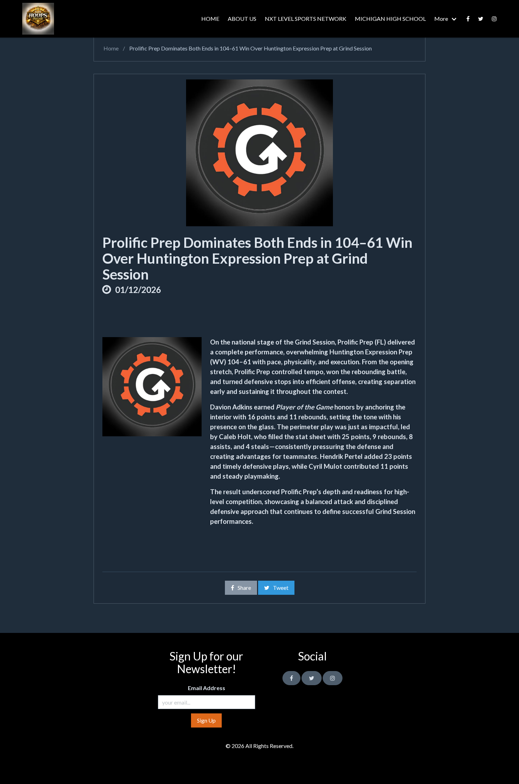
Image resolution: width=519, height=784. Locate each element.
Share (244, 587)
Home (110, 48)
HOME (210, 18)
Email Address (206, 687)
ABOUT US (242, 18)
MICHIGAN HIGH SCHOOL (390, 18)
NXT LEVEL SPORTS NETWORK (305, 18)
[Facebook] (468, 18)
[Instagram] (332, 678)
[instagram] (494, 18)
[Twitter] (481, 18)
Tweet (280, 587)
